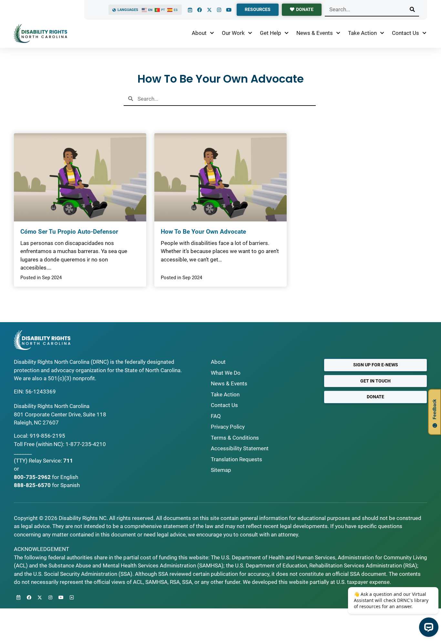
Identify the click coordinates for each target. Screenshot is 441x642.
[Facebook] (199, 10)
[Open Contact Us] (424, 33)
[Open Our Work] (250, 33)
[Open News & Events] (338, 33)
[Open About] (212, 33)
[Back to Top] (71, 597)
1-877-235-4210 (86, 444)
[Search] (412, 9)
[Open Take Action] (382, 33)
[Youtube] (228, 10)
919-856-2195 (47, 436)
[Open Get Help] (286, 33)
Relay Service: (45, 460)
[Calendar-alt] (190, 10)
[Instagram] (219, 10)
